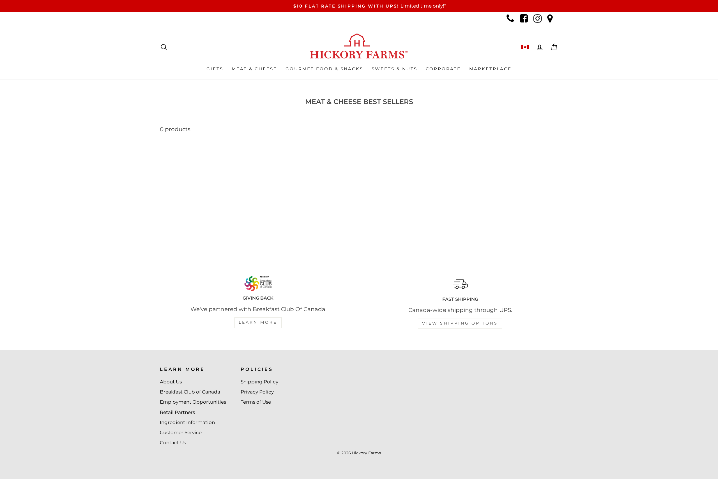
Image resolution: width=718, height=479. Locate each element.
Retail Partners (177, 412)
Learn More (258, 322)
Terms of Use (256, 402)
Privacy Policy (257, 392)
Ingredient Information (187, 422)
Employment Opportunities (193, 402)
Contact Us (173, 442)
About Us (171, 382)
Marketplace (490, 68)
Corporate (443, 68)
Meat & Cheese (254, 68)
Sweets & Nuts (394, 68)
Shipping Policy (259, 382)
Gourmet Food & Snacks (324, 68)
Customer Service (181, 432)
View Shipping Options (460, 323)
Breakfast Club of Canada (190, 392)
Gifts (214, 68)
